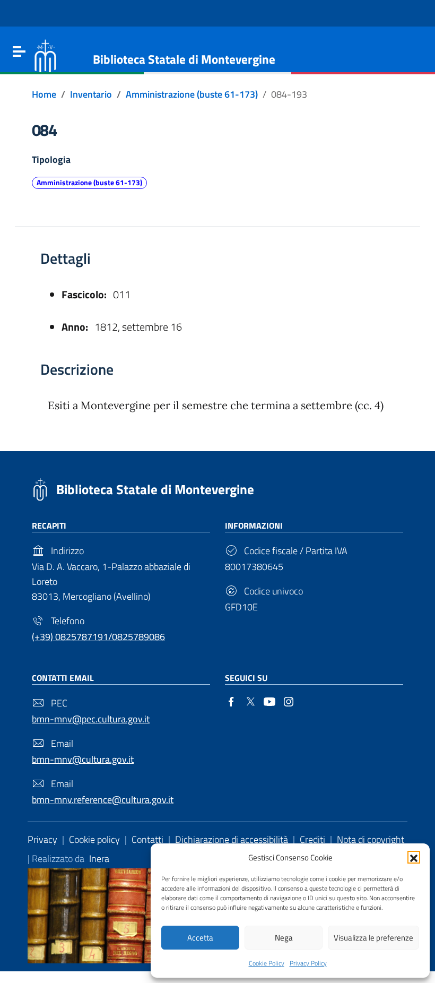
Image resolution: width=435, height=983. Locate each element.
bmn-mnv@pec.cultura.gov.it (91, 719)
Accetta (200, 938)
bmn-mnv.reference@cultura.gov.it (102, 799)
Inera (99, 858)
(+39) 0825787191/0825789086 (98, 637)
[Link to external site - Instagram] (288, 700)
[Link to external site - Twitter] (250, 700)
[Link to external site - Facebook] (231, 700)
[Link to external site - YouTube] (269, 700)
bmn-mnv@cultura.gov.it (83, 759)
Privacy (42, 839)
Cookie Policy (266, 963)
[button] (413, 857)
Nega (284, 938)
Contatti (147, 839)
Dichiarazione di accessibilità (231, 839)
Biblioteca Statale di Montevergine (155, 489)
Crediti (312, 839)
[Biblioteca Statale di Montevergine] (45, 57)
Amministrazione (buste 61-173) (89, 182)
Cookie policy (94, 839)
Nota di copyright (370, 839)
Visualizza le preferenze (373, 938)
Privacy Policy (308, 963)
